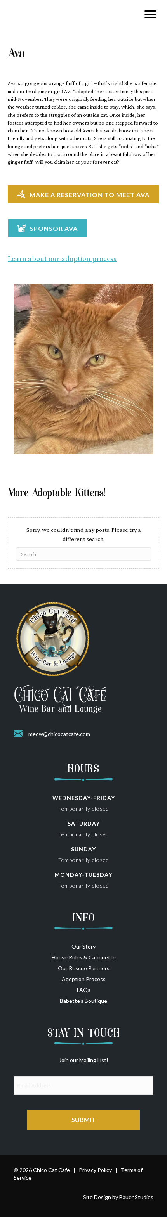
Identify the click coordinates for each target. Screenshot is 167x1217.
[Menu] (150, 14)
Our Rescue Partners (84, 968)
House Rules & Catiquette (84, 957)
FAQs (83, 990)
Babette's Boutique (83, 1000)
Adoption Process (84, 979)
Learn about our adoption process (62, 258)
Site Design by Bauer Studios (118, 1197)
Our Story (83, 946)
